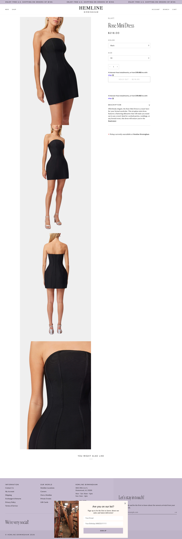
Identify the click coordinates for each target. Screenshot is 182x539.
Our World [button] (46, 485)
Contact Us (9, 488)
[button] (14, 9)
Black (112, 46)
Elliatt (111, 18)
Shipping (8, 495)
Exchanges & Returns (13, 499)
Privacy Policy (10, 502)
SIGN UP (103, 531)
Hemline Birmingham (18, 535)
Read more (112, 121)
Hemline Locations (47, 488)
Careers (43, 491)
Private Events (45, 499)
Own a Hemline (46, 495)
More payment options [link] (116, 92)
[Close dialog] (125, 503)
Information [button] (12, 485)
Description (114, 105)
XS (111, 58)
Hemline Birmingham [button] (87, 485)
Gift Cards (44, 502)
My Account (9, 491)
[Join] (174, 512)
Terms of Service (11, 506)
